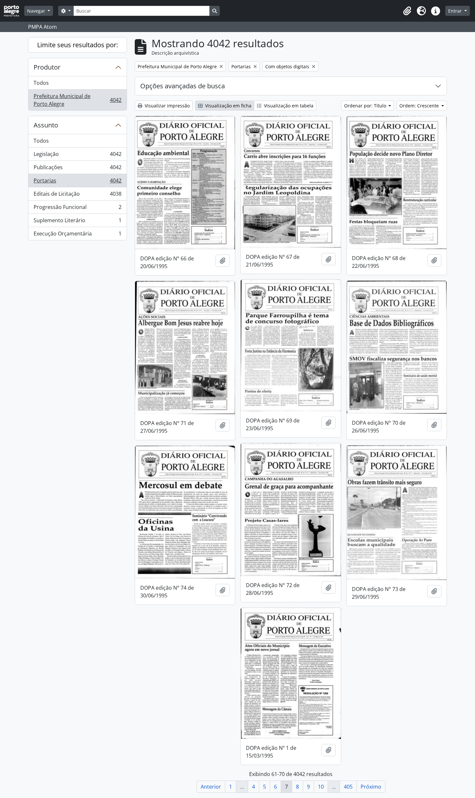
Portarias (77, 182)
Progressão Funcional (77, 208)
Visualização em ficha (227, 106)
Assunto (46, 125)
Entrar (455, 11)
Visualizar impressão (166, 106)
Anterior (211, 786)
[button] (407, 11)
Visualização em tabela (288, 106)
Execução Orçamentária (77, 235)
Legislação (77, 155)
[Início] (14, 11)
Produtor (47, 67)
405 (348, 786)
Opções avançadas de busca (182, 86)
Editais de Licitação (77, 195)
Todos (41, 82)
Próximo (371, 786)
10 (321, 786)
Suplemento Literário (77, 222)
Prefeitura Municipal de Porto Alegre (77, 100)
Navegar (37, 11)
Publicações (77, 169)
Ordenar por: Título (365, 106)
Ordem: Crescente (419, 106)
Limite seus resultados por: (77, 44)
